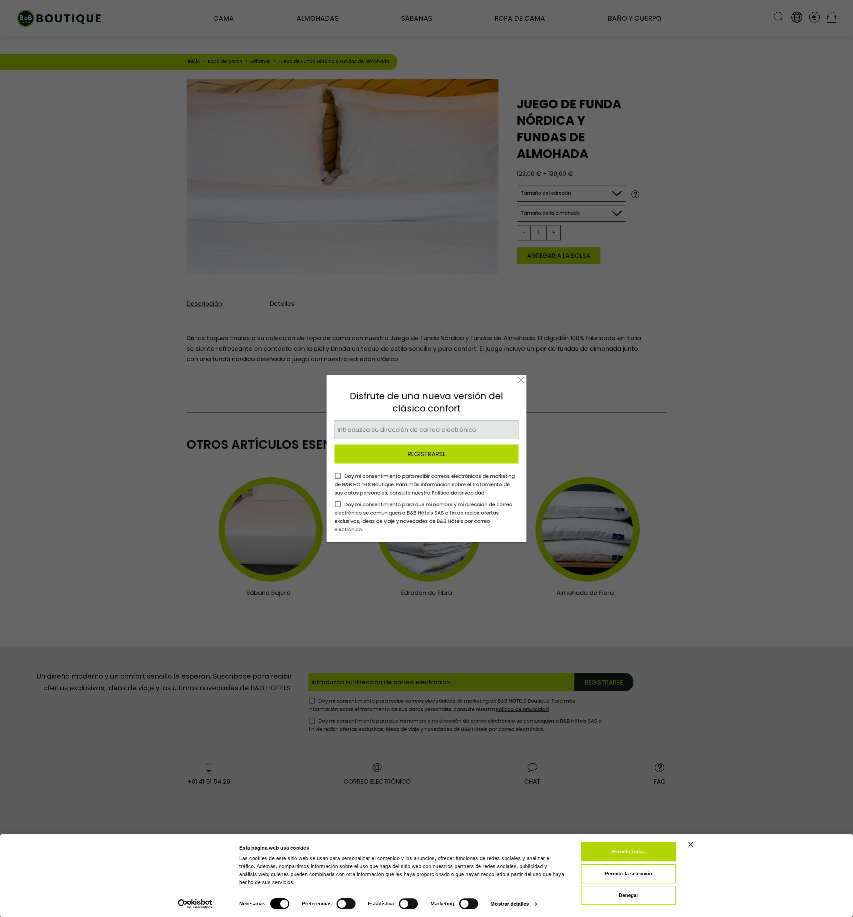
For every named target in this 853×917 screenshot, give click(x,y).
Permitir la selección (628, 873)
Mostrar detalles (509, 904)
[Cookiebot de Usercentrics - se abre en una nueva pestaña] (195, 904)
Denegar (628, 895)
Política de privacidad (458, 493)
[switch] (346, 906)
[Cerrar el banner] (690, 844)
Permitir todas (628, 851)
